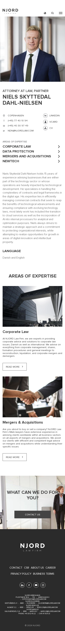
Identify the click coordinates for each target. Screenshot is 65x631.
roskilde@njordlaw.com (47, 607)
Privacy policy (21, 574)
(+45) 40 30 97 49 (18, 125)
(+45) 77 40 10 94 (18, 120)
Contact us (32, 514)
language (45, 13)
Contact (16, 567)
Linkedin (54, 115)
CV (51, 128)
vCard (53, 121)
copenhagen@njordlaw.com (34, 599)
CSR (26, 567)
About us (37, 567)
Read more (13, 366)
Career (51, 567)
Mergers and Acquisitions (27, 156)
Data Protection (18, 151)
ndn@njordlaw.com (21, 130)
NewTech (11, 161)
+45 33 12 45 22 (30, 614)
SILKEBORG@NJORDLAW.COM (49, 603)
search (52, 13)
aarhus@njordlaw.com (50, 611)
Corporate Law (17, 146)
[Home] (10, 12)
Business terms (43, 574)
